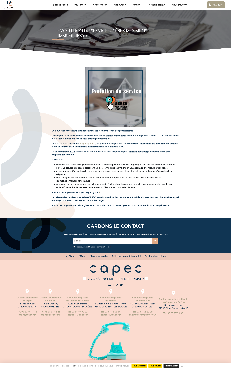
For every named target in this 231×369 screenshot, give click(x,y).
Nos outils (119, 4)
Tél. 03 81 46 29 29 (143, 311)
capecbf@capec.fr (50, 314)
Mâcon (82, 256)
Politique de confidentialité (126, 256)
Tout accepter (139, 366)
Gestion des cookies (155, 256)
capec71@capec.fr (78, 314)
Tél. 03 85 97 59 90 (173, 313)
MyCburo (218, 4)
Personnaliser (171, 366)
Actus (136, 4)
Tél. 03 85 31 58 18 (111, 311)
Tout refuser (155, 366)
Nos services (99, 4)
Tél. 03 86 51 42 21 (50, 311)
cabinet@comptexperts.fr (142, 314)
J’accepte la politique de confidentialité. (93, 247)
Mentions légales (99, 256)
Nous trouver (179, 4)
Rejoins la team (155, 4)
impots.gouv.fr (87, 143)
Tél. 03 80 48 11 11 (27, 311)
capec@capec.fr (27, 314)
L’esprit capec (60, 4)
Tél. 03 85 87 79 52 (77, 311)
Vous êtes (79, 4)
